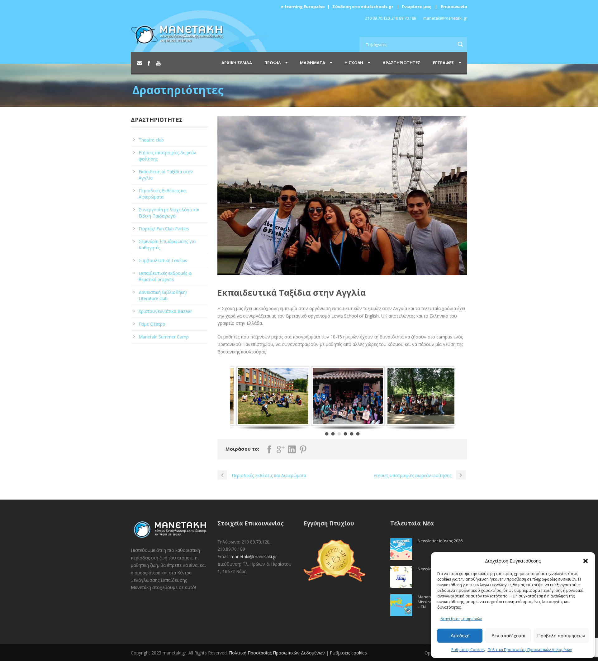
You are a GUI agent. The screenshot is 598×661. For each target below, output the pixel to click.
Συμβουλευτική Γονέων (163, 260)
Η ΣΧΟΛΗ (353, 62)
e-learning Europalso (303, 6)
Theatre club (151, 140)
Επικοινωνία (454, 6)
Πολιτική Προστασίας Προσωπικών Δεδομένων (530, 649)
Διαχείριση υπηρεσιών (461, 618)
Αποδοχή (460, 635)
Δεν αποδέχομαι (508, 635)
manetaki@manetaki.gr (253, 556)
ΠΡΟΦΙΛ (272, 62)
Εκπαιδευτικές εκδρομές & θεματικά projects (165, 276)
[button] (585, 561)
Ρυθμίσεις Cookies (468, 649)
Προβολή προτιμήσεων (561, 635)
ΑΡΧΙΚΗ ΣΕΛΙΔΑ (236, 62)
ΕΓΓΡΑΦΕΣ (443, 62)
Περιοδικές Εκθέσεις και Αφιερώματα (163, 194)
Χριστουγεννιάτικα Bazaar (165, 311)
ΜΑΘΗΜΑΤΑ (312, 62)
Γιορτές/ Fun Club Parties (164, 229)
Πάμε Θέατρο (152, 324)
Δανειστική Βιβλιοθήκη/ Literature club (163, 295)
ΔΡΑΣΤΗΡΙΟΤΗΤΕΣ (401, 62)
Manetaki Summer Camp (164, 337)
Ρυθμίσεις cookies (348, 653)
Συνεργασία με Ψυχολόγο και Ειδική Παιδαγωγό (169, 213)
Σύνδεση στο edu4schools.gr (362, 6)
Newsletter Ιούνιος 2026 (440, 541)
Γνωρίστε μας (416, 6)
